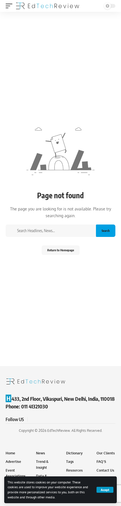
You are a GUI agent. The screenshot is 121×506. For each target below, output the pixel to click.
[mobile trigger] (10, 6)
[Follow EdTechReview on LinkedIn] (59, 419)
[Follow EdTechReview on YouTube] (46, 419)
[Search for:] (54, 231)
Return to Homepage (60, 250)
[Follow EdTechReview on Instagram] (53, 419)
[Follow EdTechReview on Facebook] (32, 419)
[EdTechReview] (47, 6)
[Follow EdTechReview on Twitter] (39, 419)
